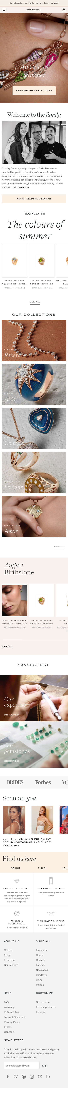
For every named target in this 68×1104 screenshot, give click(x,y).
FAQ (6, 1001)
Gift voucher (43, 1001)
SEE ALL (35, 302)
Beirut (15, 868)
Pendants (41, 974)
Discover (11, 714)
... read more (22, 187)
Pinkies (40, 984)
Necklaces (42, 969)
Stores (8, 1026)
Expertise (9, 959)
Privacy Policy (12, 1021)
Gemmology (11, 964)
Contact (9, 1031)
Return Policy (11, 1011)
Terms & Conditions (15, 1016)
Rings (39, 979)
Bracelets (41, 949)
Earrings (40, 964)
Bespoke (41, 1011)
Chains (39, 954)
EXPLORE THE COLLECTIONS (34, 91)
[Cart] (64, 9)
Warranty (9, 1006)
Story (7, 954)
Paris (42, 868)
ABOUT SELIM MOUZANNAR (34, 199)
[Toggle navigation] (4, 9)
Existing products (46, 1006)
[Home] (34, 10)
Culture (8, 949)
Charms (40, 959)
